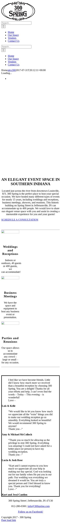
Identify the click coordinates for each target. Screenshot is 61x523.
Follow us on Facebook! (30, 511)
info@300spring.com (39, 506)
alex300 (12, 70)
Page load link (8, 520)
